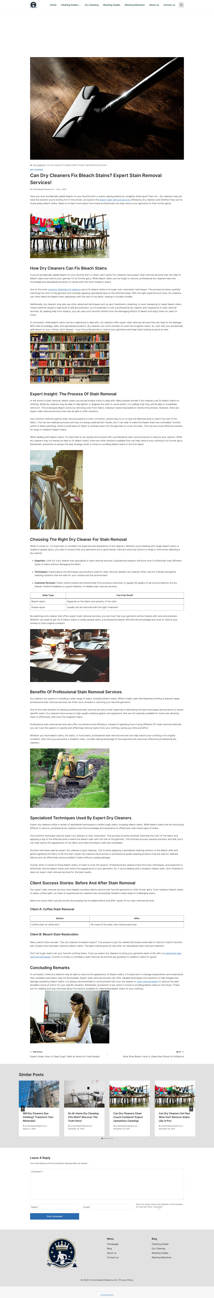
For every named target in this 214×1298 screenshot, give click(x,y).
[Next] (191, 1108)
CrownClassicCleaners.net (43, 189)
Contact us (169, 5)
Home (53, 5)
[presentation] (39, 1094)
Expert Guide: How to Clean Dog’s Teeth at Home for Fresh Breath (65, 1054)
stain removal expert (148, 981)
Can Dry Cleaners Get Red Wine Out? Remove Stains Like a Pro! (174, 1117)
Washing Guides (111, 5)
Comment (37, 1171)
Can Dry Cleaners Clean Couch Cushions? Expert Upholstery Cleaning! (128, 1117)
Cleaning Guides (160, 1244)
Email (87, 1207)
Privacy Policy (126, 1280)
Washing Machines (135, 5)
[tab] (102, 1138)
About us (154, 5)
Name (35, 1207)
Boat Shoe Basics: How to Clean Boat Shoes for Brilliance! (153, 1054)
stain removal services (118, 199)
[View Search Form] (181, 5)
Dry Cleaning (92, 5)
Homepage (112, 1244)
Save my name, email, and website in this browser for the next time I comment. (159, 1205)
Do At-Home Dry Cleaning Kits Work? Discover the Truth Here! (83, 1117)
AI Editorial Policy (107, 1295)
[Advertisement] (107, 28)
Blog (109, 1248)
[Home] (31, 165)
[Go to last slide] (23, 1108)
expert (103, 199)
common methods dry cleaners (64, 289)
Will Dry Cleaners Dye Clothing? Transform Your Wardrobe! (38, 1117)
